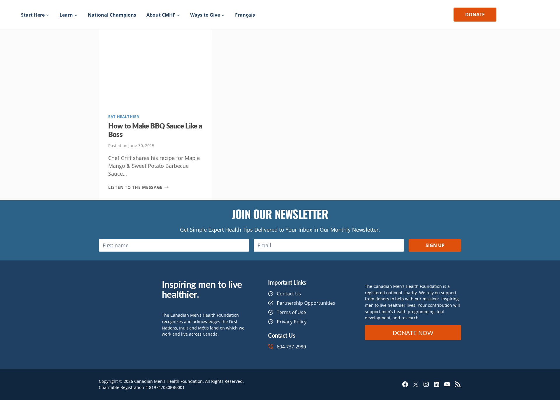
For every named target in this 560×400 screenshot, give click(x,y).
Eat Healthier (123, 116)
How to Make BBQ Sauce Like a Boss (155, 130)
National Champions (112, 15)
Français (245, 15)
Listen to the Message (138, 187)
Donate (475, 14)
